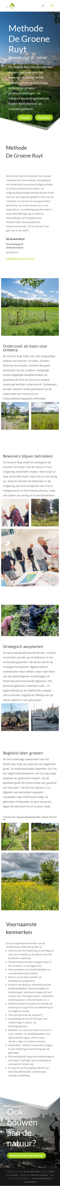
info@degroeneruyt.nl (20, 258)
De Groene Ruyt (32, 1171)
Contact (25, 117)
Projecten (44, 117)
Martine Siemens (39, 1175)
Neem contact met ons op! (26, 1155)
